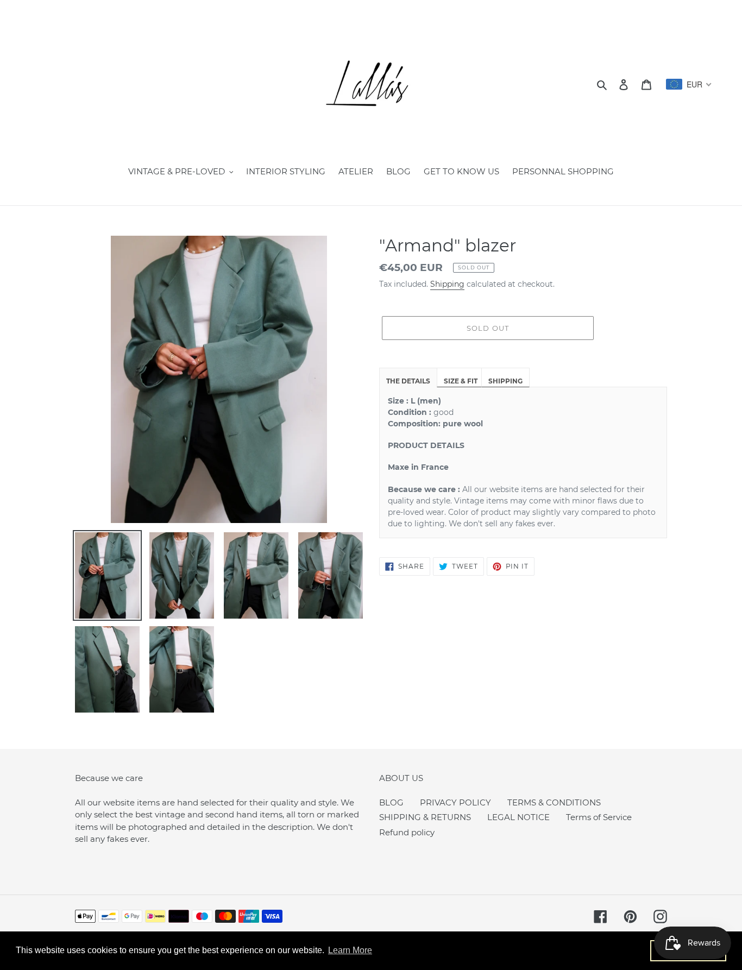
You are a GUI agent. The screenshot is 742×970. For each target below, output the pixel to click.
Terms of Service (599, 817)
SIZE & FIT (460, 381)
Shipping (447, 284)
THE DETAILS (408, 381)
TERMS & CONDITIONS (554, 802)
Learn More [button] (350, 950)
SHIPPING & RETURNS (425, 817)
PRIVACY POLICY (455, 802)
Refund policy (407, 832)
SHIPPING (505, 381)
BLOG (391, 802)
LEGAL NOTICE (518, 817)
